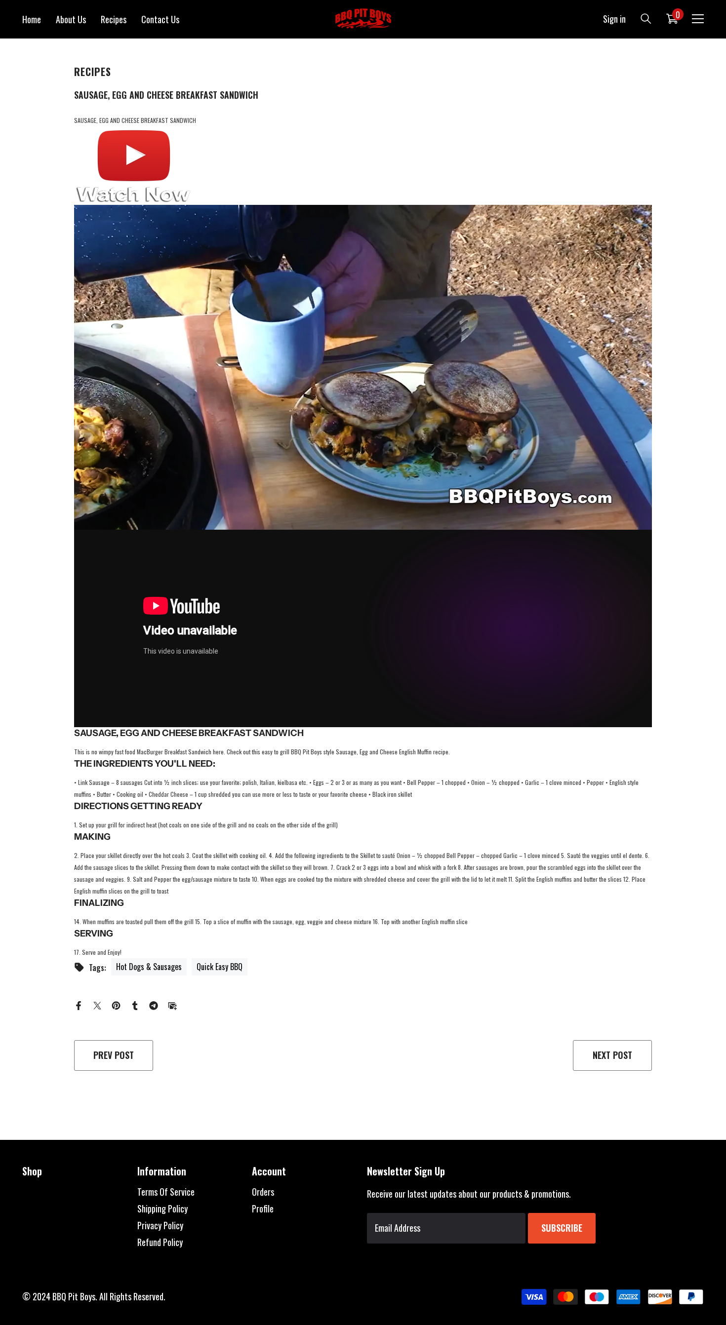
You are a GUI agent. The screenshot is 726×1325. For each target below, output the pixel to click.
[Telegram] (153, 1004)
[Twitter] (97, 1004)
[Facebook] (78, 1004)
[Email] (172, 1004)
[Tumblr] (134, 1004)
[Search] (646, 18)
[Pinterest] (116, 1004)
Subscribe (561, 1227)
